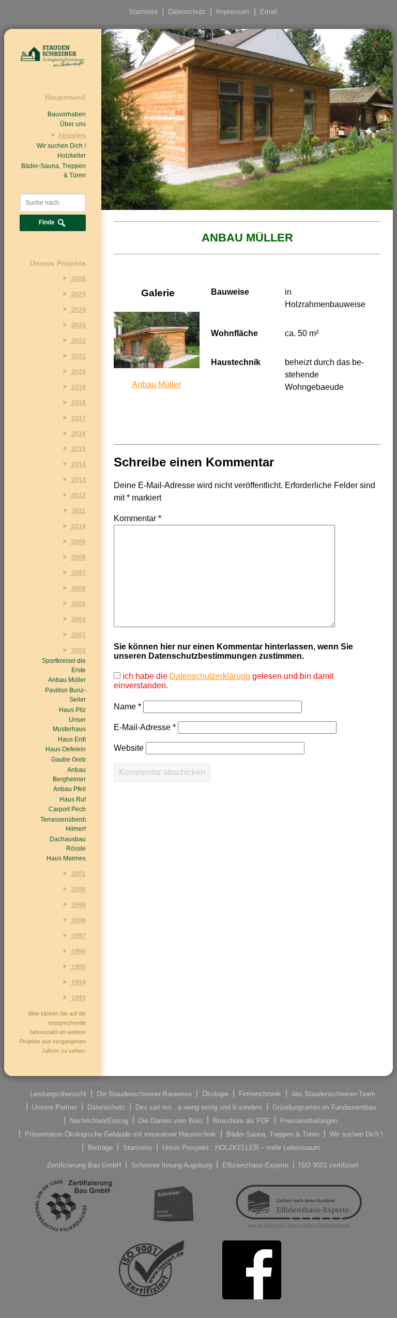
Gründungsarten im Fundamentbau (324, 1107)
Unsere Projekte (58, 263)
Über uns (73, 124)
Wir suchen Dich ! (61, 145)
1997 (78, 936)
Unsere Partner (54, 1107)
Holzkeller (71, 155)
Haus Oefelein (65, 749)
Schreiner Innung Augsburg (171, 1165)
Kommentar (137, 518)
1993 (78, 998)
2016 (78, 433)
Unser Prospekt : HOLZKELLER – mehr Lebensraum (241, 1147)
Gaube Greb (68, 759)
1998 (78, 920)
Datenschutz (187, 12)
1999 (78, 904)
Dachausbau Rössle (68, 844)
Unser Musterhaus (69, 724)
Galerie (158, 292)
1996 (78, 951)
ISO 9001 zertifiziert (329, 1165)
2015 (78, 448)
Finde (47, 222)
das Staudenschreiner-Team (333, 1093)
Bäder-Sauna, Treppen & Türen (53, 170)
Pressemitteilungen (309, 1120)
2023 (78, 325)
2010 (78, 526)
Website (129, 748)
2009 (78, 542)
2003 (78, 635)
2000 (78, 889)
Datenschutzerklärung (210, 676)
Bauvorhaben (67, 114)
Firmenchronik (260, 1093)
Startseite (143, 12)
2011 (78, 510)
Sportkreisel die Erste (64, 665)
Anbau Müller (67, 680)
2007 (78, 573)
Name (127, 706)
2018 (78, 402)
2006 (78, 588)
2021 (78, 356)
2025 (78, 294)
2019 (78, 387)
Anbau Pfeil (69, 789)
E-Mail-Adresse (145, 727)
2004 (78, 619)
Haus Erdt (72, 739)
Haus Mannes (66, 858)
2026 (78, 278)
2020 (78, 371)
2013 (78, 479)
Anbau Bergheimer (69, 774)
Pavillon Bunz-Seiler (65, 695)
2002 (78, 650)
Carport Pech (67, 809)
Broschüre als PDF (241, 1120)
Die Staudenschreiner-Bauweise (144, 1093)
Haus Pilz (72, 710)
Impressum (233, 12)
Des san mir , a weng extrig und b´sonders (198, 1107)
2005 (78, 604)
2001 (78, 873)
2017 (78, 418)
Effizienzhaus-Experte (255, 1165)
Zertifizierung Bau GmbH (84, 1165)
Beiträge (100, 1147)
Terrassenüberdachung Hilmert (63, 824)
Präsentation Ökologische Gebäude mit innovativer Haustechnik (120, 1134)
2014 (78, 464)
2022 (78, 340)
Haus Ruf (72, 799)
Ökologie (215, 1093)
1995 (78, 967)
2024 (78, 309)
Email (268, 12)
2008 (78, 557)
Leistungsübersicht (58, 1093)
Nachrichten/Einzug (99, 1120)
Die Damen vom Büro (171, 1120)
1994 (78, 982)
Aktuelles (72, 135)
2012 (78, 495)
